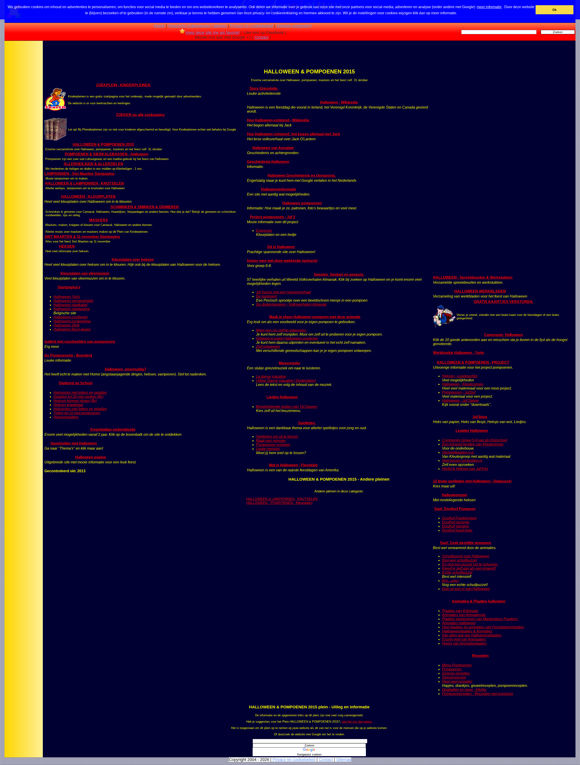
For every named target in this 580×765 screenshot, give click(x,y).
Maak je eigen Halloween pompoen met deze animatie (314, 317)
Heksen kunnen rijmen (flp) (75, 401)
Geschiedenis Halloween (268, 162)
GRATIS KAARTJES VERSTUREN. (503, 302)
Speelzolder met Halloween (74, 443)
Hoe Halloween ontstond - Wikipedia (278, 120)
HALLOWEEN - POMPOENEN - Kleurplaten (279, 503)
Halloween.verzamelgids (73, 301)
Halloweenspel (454, 495)
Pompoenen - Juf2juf (458, 392)
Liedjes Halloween (282, 397)
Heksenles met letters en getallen (80, 393)
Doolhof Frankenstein (459, 518)
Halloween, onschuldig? (125, 369)
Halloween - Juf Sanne (460, 400)
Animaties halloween (459, 623)
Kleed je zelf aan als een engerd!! (469, 568)
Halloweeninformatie (278, 189)
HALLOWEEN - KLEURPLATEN (88, 197)
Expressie (264, 230)
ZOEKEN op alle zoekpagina (140, 115)
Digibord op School (75, 383)
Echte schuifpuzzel (457, 572)
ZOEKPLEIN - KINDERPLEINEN (123, 85)
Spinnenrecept (454, 677)
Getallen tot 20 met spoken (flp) (78, 397)
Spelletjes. (307, 423)
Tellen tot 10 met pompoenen (76, 413)
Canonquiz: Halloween (503, 335)
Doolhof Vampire (455, 526)
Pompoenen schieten (273, 445)
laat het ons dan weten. (357, 721)
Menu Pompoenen (457, 665)
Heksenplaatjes (66, 417)
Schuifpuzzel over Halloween (465, 556)
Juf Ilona (479, 417)
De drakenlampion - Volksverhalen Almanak (291, 304)
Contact (261, 37)
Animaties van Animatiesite (464, 615)
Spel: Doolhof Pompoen (455, 509)
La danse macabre (271, 376)
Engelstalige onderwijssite (112, 429)
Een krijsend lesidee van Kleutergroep (472, 444)
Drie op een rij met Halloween (466, 589)
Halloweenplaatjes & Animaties (467, 631)
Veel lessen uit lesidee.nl (462, 460)
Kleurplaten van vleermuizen (84, 273)
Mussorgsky (289, 363)
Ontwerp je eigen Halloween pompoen (287, 338)
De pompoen (266, 296)
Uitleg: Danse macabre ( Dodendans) (286, 380)
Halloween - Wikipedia (339, 102)
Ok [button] (554, 10)
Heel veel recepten (457, 681)
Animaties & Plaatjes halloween (478, 601)
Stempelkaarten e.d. (458, 452)
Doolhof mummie (455, 522)
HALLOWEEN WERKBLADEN (480, 291)
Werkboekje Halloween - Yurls (458, 353)
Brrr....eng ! (450, 581)
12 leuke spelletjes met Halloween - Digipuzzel (472, 481)
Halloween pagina (90, 457)
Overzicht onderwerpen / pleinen (197, 26)
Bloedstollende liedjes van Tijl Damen (286, 407)
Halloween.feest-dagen (72, 329)
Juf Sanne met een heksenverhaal (283, 292)
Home (159, 26)
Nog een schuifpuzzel (459, 560)
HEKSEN (67, 246)
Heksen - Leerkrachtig (459, 376)
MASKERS (98, 220)
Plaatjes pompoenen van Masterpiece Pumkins (480, 619)
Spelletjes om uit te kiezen (277, 436)
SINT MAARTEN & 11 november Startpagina (82, 237)
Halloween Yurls (66, 297)
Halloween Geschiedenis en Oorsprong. (302, 175)
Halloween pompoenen (302, 203)
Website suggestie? (294, 26)
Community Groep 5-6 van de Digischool (474, 440)
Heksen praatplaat (68, 405)
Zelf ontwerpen (268, 347)
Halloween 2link (66, 325)
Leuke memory (268, 449)
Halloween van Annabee (273, 148)
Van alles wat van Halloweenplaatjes (471, 635)
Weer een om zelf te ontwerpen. (281, 330)
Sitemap (343, 759)
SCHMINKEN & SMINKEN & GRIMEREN (145, 207)
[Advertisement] (23, 113)
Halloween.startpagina (71, 309)
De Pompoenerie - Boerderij (68, 355)
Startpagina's (69, 287)
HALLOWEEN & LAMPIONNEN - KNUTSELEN (84, 183)
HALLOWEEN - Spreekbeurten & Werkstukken (472, 277)
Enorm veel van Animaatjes (464, 639)
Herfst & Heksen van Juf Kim (465, 469)
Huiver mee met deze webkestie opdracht (282, 261)
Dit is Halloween (281, 247)
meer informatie (489, 7)
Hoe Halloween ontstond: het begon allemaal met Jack (293, 134)
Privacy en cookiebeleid (251, 26)
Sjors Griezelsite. (263, 88)
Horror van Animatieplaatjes (464, 643)
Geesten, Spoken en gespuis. (339, 274)
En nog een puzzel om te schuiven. (470, 564)
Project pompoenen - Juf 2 (272, 217)
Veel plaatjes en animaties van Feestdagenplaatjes (483, 627)
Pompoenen (452, 669)
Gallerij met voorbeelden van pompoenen (79, 342)
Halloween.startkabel (70, 305)
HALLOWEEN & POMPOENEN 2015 (103, 144)
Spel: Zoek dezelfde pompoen (465, 543)
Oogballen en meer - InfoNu (464, 690)
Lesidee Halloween (472, 431)
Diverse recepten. (456, 673)
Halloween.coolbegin (70, 317)
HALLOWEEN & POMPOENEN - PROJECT (473, 362)
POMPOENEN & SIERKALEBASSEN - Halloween (106, 154)
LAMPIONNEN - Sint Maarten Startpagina (79, 174)
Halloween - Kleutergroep (462, 384)
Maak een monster (271, 441)
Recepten (480, 656)
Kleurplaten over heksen (133, 259)
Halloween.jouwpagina (72, 321)
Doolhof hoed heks (457, 530)
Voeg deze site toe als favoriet (212, 32)
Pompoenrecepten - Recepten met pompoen (477, 694)
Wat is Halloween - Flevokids (293, 465)
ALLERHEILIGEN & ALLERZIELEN (93, 164)
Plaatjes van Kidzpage (460, 611)
